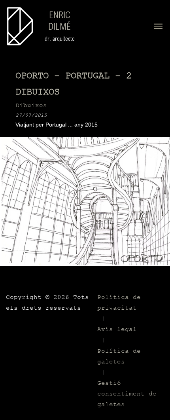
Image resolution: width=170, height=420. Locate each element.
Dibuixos (31, 105)
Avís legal (117, 329)
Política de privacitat (119, 303)
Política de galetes (119, 356)
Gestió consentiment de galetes (127, 394)
